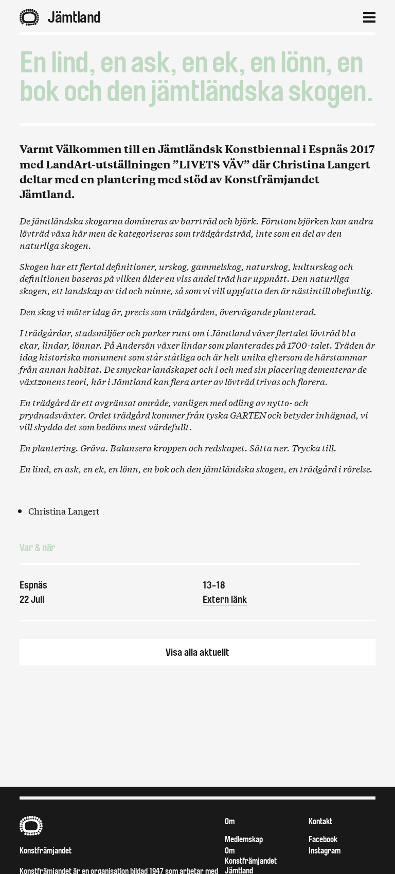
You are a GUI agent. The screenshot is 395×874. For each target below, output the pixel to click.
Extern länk (225, 599)
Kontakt (320, 821)
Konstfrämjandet (45, 851)
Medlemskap (244, 839)
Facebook (323, 839)
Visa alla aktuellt (197, 652)
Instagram (324, 851)
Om (230, 821)
